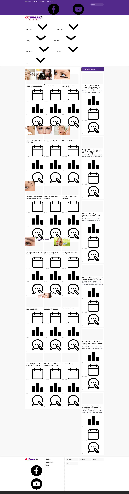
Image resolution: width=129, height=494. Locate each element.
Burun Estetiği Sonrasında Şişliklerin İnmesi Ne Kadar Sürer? (33, 365)
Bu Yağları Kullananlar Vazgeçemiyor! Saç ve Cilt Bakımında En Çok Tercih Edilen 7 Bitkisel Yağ (92, 151)
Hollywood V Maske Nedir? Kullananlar (51, 197)
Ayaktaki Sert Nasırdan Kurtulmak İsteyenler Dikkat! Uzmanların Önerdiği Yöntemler (92, 343)
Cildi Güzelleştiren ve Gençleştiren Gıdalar (32, 308)
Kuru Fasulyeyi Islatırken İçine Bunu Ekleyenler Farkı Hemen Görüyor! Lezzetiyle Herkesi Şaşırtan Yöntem (91, 87)
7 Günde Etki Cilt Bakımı (68, 141)
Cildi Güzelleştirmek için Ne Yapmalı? (69, 253)
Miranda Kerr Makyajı (67, 363)
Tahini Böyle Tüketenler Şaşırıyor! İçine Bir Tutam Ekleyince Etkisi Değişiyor (92, 278)
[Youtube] (77, 9)
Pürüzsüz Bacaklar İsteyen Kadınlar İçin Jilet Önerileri (51, 364)
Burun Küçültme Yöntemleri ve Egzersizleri (34, 141)
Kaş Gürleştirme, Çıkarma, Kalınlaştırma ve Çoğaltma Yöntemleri (51, 254)
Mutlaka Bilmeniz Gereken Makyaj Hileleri (69, 85)
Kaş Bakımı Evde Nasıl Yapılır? (52, 141)
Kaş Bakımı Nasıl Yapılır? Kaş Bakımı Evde (34, 253)
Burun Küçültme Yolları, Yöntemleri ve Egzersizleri (51, 308)
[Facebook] (53, 9)
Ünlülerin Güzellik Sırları (50, 85)
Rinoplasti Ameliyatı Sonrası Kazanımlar (69, 197)
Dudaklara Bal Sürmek (68, 308)
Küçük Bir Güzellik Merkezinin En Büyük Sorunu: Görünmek (34, 85)
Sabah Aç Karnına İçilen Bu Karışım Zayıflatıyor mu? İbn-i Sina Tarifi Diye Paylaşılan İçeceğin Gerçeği (91, 407)
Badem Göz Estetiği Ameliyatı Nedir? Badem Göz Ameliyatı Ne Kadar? (34, 198)
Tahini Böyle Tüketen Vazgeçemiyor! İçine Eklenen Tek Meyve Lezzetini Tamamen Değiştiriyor (91, 215)
